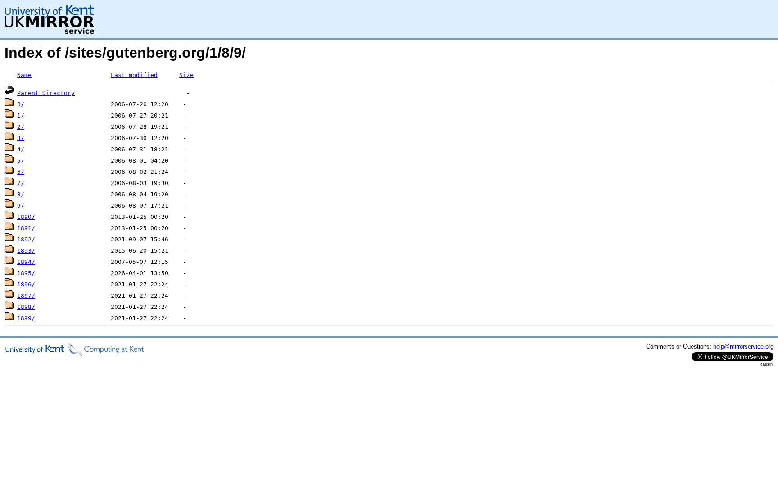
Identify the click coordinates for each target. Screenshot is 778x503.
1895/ (26, 273)
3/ (20, 138)
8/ (20, 194)
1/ (20, 115)
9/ (20, 205)
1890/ (26, 216)
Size (186, 75)
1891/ (26, 228)
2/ (20, 126)
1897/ (26, 295)
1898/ (26, 307)
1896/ (26, 284)
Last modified (134, 75)
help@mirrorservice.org (743, 346)
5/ (20, 160)
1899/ (26, 318)
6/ (20, 171)
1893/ (26, 250)
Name (24, 75)
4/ (20, 149)
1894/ (26, 261)
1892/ (26, 239)
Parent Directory (46, 93)
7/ (20, 183)
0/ (20, 104)
